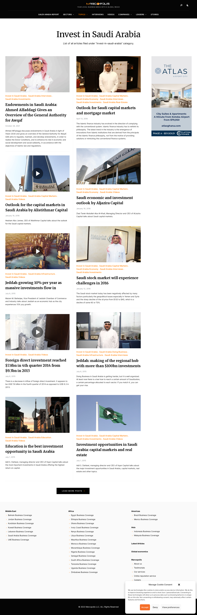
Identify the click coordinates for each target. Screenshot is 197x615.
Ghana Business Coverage (82, 523)
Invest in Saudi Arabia (16, 96)
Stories (155, 14)
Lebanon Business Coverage (20, 531)
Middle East (10, 511)
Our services (139, 572)
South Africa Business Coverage (85, 560)
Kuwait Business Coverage (19, 527)
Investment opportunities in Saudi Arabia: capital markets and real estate (106, 449)
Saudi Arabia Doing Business (113, 352)
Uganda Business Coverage (83, 568)
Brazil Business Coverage (145, 515)
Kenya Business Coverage (82, 531)
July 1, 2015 (10, 457)
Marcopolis (136, 560)
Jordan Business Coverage (19, 519)
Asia (133, 527)
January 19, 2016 (12, 216)
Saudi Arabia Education (39, 437)
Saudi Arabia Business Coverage (22, 535)
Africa (71, 511)
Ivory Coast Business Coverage (84, 527)
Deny (155, 607)
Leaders (140, 14)
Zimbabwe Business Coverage (84, 572)
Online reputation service (145, 576)
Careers (137, 580)
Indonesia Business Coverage (147, 531)
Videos (110, 14)
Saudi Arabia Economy (87, 99)
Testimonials (139, 568)
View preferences (170, 607)
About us (138, 564)
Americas (135, 511)
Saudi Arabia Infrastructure (41, 274)
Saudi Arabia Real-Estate (115, 102)
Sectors (67, 14)
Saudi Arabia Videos (15, 199)
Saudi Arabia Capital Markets (42, 196)
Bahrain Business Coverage (20, 515)
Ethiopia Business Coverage (83, 519)
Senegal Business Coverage (83, 556)
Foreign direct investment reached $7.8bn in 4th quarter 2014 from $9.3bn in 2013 (35, 365)
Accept (144, 607)
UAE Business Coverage (18, 539)
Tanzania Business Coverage (83, 564)
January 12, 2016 (83, 289)
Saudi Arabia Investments (17, 99)
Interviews (97, 14)
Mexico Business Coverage (146, 519)
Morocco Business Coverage (83, 544)
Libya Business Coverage (82, 535)
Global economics (139, 551)
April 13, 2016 (82, 119)
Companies (123, 14)
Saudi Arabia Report (48, 14)
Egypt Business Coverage (82, 515)
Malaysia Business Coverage (146, 535)
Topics (81, 14)
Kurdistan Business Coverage (21, 523)
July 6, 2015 (10, 293)
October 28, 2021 (12, 126)
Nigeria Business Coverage (83, 552)
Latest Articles (137, 543)
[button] (179, 584)
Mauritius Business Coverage (83, 539)
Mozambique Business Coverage (85, 548)
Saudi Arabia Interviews (39, 96)
